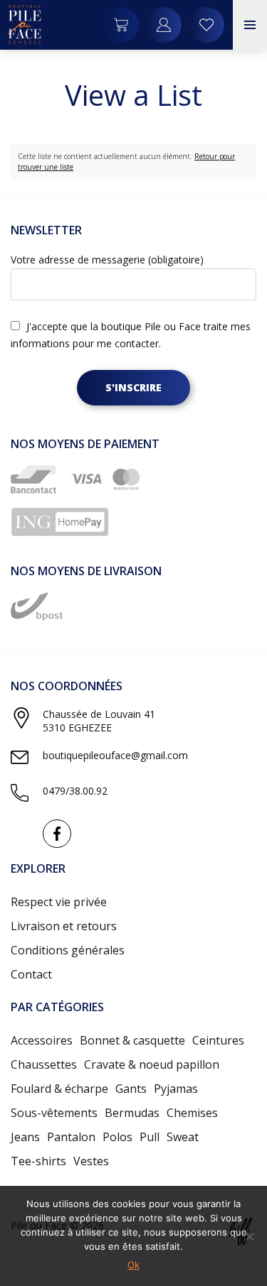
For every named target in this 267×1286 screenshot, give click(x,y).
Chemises (192, 1113)
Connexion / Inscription (164, 25)
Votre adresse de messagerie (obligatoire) (107, 259)
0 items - (121, 25)
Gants (131, 1088)
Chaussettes (44, 1064)
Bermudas (132, 1113)
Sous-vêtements (54, 1113)
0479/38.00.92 (75, 790)
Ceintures (218, 1040)
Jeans (25, 1137)
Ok (133, 1264)
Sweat (183, 1137)
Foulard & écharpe (59, 1088)
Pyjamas (176, 1088)
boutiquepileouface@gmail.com (115, 755)
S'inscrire (133, 387)
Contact (31, 974)
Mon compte (206, 25)
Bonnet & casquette (132, 1040)
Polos (117, 1137)
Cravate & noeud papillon (151, 1064)
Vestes (91, 1161)
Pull (149, 1137)
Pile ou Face (25, 25)
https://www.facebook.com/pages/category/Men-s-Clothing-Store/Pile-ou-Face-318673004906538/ (57, 833)
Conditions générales (68, 950)
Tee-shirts (38, 1161)
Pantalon (71, 1137)
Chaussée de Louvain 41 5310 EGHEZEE (99, 720)
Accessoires (42, 1040)
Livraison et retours (64, 926)
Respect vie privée (59, 902)
